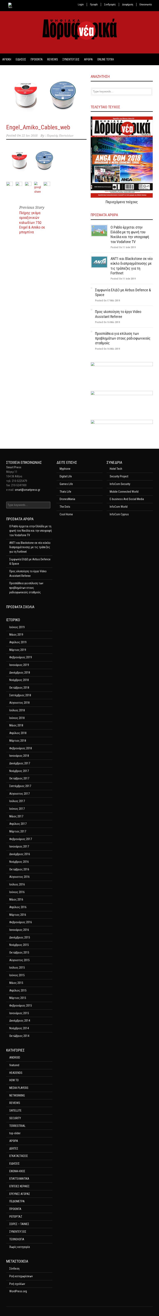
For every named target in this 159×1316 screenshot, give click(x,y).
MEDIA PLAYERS (18, 1087)
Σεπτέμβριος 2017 (20, 786)
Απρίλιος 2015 (17, 990)
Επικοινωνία (146, 4)
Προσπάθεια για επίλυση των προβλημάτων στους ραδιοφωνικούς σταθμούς (123, 338)
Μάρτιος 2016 (17, 914)
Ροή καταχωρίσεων (21, 1276)
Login (81, 4)
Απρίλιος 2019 (17, 642)
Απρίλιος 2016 (17, 907)
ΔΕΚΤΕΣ (13, 1148)
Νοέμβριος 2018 (19, 680)
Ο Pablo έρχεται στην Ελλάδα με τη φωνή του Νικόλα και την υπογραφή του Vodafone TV (30, 531)
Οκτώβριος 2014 (19, 1035)
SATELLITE (15, 1110)
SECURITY (15, 1118)
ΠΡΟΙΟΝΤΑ (37, 59)
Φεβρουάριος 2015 (20, 1005)
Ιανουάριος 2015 (19, 1013)
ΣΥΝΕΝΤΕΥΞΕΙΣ (71, 59)
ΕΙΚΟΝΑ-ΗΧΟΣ (17, 1171)
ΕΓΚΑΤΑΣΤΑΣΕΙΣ (18, 1156)
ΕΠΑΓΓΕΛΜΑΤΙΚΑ (19, 1178)
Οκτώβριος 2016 (19, 869)
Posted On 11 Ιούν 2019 (123, 247)
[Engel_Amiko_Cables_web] (46, 95)
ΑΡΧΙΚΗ (6, 59)
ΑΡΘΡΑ (88, 59)
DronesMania (67, 499)
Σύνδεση (14, 1268)
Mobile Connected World (124, 491)
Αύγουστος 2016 (19, 876)
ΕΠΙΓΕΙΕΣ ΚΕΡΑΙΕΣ (19, 1186)
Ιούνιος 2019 (17, 627)
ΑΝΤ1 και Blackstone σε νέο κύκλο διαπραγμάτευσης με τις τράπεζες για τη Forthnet (30, 547)
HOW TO (14, 1080)
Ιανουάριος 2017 (19, 846)
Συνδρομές (110, 4)
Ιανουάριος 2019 (19, 665)
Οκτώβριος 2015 (19, 952)
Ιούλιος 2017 (17, 801)
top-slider (14, 1133)
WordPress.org (18, 1291)
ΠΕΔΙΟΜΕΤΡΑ (17, 1201)
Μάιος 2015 (16, 982)
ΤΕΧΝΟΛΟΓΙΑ (16, 1239)
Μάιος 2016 (16, 899)
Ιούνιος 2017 (17, 808)
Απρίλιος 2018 (17, 733)
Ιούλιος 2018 (17, 710)
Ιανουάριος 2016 (19, 929)
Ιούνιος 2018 (17, 718)
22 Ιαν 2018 (29, 135)
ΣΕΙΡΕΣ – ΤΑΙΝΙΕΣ (19, 1224)
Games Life (66, 484)
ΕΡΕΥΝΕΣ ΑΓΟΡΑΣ (19, 1194)
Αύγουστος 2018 (19, 702)
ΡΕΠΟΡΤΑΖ (15, 1216)
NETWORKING (17, 1095)
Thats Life (65, 491)
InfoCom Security (120, 484)
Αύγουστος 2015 (19, 960)
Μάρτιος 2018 (17, 740)
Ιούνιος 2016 (17, 892)
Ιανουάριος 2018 (19, 755)
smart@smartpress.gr (27, 489)
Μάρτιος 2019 (17, 650)
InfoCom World (119, 506)
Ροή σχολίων (17, 1283)
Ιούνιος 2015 (17, 975)
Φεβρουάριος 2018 (20, 748)
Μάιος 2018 (16, 725)
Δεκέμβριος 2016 (19, 854)
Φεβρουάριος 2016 (20, 922)
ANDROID (14, 1057)
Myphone (65, 468)
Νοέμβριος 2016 (19, 861)
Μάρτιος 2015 (17, 998)
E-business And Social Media (127, 499)
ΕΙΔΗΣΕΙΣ (21, 59)
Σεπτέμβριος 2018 (20, 695)
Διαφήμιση (127, 4)
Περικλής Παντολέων (60, 135)
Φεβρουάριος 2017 (20, 839)
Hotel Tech (116, 468)
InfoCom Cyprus (119, 514)
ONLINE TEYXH (105, 59)
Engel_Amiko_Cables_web (38, 127)
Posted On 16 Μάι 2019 (107, 322)
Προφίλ (94, 4)
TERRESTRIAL (17, 1125)
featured (14, 1065)
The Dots (65, 506)
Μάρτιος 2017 (17, 831)
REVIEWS (52, 59)
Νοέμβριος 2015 (19, 945)
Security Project (119, 476)
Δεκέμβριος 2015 (19, 937)
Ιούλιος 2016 (17, 884)
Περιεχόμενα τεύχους (122, 202)
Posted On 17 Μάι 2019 (107, 300)
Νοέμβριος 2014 (19, 1028)
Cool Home (66, 514)
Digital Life (66, 476)
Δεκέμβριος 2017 (19, 763)
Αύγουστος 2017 (19, 793)
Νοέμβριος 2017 (19, 771)
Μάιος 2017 (16, 816)
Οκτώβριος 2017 (19, 778)
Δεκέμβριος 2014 (19, 1020)
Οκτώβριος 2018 (19, 687)
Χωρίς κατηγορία (19, 1247)
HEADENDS (15, 1072)
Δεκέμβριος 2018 (19, 672)
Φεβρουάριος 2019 (20, 657)
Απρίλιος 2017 (17, 823)
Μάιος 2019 (16, 634)
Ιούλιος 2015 (17, 967)
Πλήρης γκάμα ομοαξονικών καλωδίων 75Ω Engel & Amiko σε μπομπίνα (32, 222)
